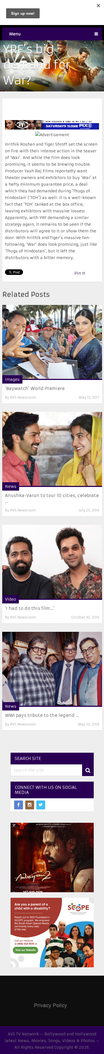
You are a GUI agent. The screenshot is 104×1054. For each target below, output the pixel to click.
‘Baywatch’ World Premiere (35, 388)
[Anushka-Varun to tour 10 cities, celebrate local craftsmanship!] (52, 449)
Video (10, 599)
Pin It (79, 273)
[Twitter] (40, 805)
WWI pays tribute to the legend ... (42, 715)
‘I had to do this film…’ (29, 608)
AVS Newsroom (23, 397)
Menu (15, 33)
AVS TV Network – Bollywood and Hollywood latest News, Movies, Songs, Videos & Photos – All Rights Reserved (52, 1040)
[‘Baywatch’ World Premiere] (52, 342)
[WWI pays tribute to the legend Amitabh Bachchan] (52, 669)
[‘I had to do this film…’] (52, 562)
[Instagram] (29, 805)
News (10, 486)
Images (12, 379)
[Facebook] (18, 805)
